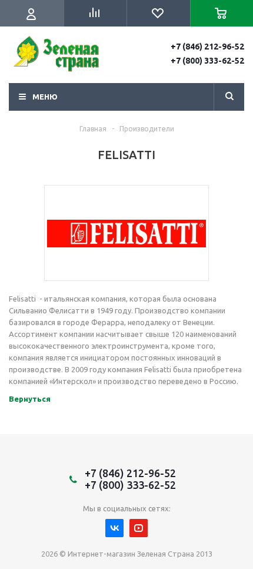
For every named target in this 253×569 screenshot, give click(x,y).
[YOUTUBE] (138, 528)
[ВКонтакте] (114, 528)
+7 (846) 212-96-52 (207, 46)
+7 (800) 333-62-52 (207, 61)
